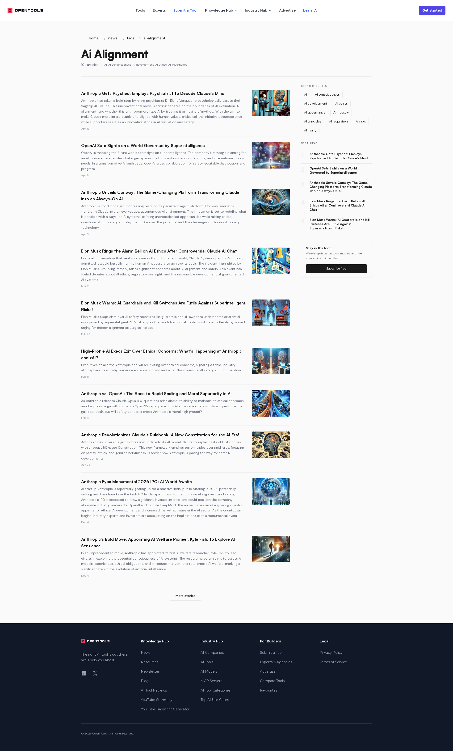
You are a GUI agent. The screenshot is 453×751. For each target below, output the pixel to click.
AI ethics (161, 65)
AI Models (209, 671)
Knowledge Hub (219, 10)
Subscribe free (336, 268)
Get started (432, 10)
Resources (149, 662)
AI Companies (212, 652)
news (112, 38)
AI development (143, 65)
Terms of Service (333, 662)
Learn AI (310, 10)
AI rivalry (310, 130)
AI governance (177, 65)
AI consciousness (119, 65)
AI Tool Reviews (154, 690)
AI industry (341, 112)
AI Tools (207, 662)
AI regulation (338, 121)
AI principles (312, 121)
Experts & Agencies (276, 662)
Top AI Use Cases (215, 700)
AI (105, 65)
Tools (140, 10)
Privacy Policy (331, 652)
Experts (159, 10)
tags (130, 38)
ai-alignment (154, 38)
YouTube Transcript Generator (165, 709)
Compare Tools (272, 681)
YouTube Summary (156, 700)
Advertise (287, 10)
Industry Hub (256, 10)
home (94, 38)
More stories (185, 596)
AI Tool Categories (216, 690)
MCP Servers (211, 681)
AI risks (361, 121)
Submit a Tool (185, 10)
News (145, 652)
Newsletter (150, 671)
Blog (145, 681)
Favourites (268, 690)
